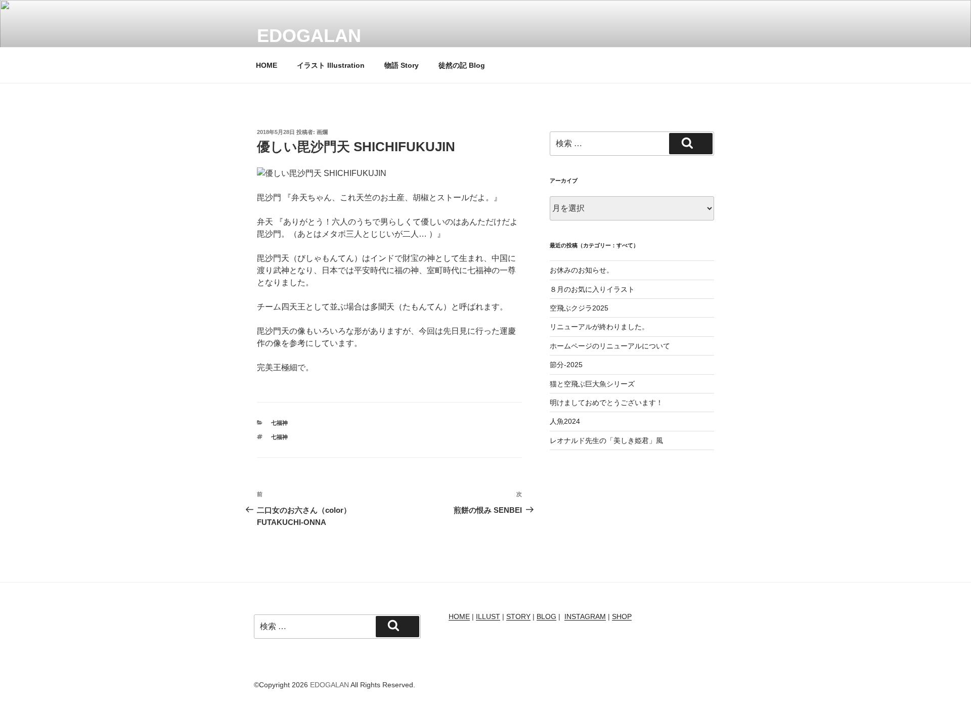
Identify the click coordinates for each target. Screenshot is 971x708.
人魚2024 (565, 421)
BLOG (546, 616)
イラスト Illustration (331, 65)
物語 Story (401, 65)
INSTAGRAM (585, 616)
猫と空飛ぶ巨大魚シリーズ (592, 384)
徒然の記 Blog (461, 65)
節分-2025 (566, 365)
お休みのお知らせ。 (581, 270)
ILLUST (488, 616)
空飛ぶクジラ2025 (579, 308)
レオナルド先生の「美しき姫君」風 (606, 440)
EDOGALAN (309, 35)
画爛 (322, 132)
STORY (518, 616)
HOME (266, 65)
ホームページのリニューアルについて (610, 346)
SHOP (622, 616)
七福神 (279, 423)
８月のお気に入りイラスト (592, 289)
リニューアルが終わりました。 (599, 327)
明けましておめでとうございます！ (606, 403)
